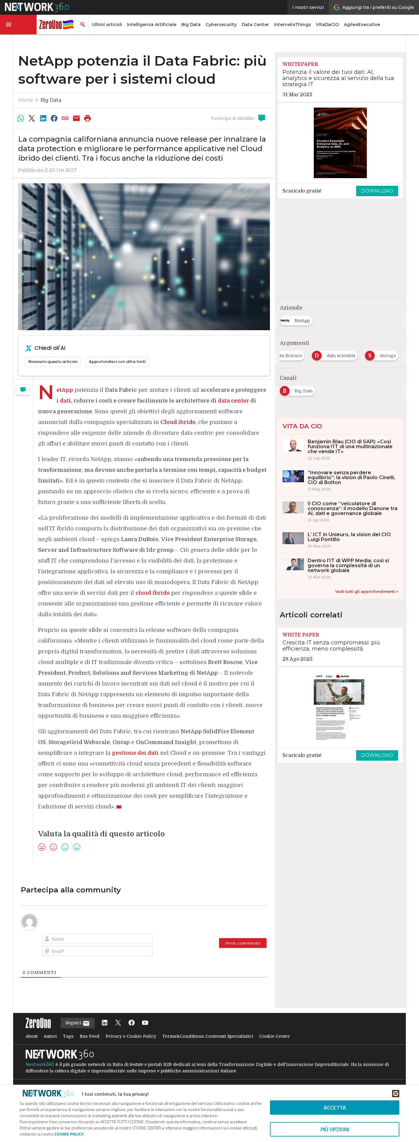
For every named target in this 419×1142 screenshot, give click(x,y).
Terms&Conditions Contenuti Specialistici (207, 1036)
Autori (50, 1036)
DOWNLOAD (377, 191)
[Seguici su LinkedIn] (104, 1023)
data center (233, 401)
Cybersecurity (221, 24)
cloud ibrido (153, 593)
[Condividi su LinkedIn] (43, 118)
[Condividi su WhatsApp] (20, 118)
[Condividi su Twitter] (32, 118)
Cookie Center (274, 1036)
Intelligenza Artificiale (151, 24)
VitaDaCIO (327, 24)
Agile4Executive (362, 24)
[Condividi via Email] (76, 118)
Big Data (191, 24)
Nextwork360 (39, 1064)
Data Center (255, 24)
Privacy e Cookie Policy (131, 1036)
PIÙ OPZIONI (335, 1129)
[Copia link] (65, 118)
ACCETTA (335, 1107)
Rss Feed (89, 1036)
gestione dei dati (135, 753)
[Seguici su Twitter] (118, 1023)
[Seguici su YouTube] (145, 1023)
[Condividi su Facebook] (54, 118)
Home (25, 100)
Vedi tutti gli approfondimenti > (366, 591)
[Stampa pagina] (88, 118)
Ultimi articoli (107, 24)
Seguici (74, 1022)
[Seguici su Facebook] (131, 1023)
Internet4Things (292, 24)
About (31, 1036)
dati (65, 401)
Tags (68, 1036)
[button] (18, 24)
